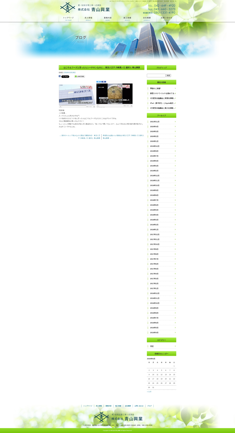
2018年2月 (154, 225)
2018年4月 (154, 215)
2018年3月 (154, 220)
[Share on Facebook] (60, 76)
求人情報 (88, 18)
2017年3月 (154, 279)
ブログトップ (161, 68)
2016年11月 (154, 298)
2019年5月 (154, 161)
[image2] (77, 106)
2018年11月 (154, 180)
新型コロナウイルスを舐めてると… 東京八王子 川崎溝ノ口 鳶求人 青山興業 (163, 93)
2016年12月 (154, 293)
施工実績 (127, 18)
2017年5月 (154, 269)
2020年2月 (154, 136)
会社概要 (147, 18)
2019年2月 (154, 171)
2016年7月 (154, 318)
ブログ (149, 406)
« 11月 (149, 392)
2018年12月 (154, 176)
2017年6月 (154, 264)
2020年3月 (154, 131)
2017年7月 (154, 259)
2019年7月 (154, 156)
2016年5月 (154, 328)
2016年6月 (154, 323)
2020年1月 (154, 141)
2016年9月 (154, 308)
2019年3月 (154, 166)
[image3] (114, 106)
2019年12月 (154, 146)
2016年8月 (154, 313)
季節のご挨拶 (155, 88)
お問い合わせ (166, 18)
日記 (152, 346)
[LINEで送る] (79, 76)
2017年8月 (154, 254)
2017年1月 (154, 288)
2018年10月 (154, 185)
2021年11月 (154, 122)
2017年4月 (154, 274)
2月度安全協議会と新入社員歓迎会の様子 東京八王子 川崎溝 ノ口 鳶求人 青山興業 (163, 108)
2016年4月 (154, 333)
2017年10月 (154, 244)
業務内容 (108, 18)
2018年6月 (154, 205)
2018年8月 (154, 195)
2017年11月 (154, 239)
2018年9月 (154, 190)
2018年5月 (154, 210)
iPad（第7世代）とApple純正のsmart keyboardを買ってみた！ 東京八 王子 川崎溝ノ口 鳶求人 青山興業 (163, 103)
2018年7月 (154, 200)
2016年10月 (154, 303)
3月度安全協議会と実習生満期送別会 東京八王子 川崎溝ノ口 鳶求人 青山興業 (163, 98)
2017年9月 (154, 249)
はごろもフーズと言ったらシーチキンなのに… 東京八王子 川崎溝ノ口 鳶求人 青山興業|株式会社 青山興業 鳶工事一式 (143, 1)
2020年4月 (154, 127)
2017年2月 (154, 283)
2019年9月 (154, 151)
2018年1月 (154, 230)
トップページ (68, 18)
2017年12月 (154, 234)
